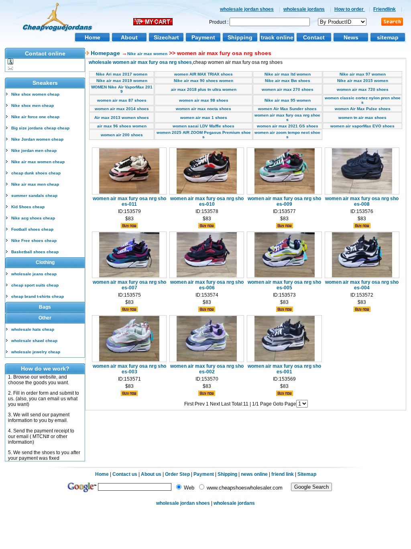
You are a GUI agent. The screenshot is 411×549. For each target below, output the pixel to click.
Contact (314, 37)
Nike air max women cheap (38, 162)
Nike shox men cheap (32, 105)
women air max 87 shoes (121, 100)
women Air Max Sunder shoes (287, 109)
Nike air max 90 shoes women (203, 80)
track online (277, 37)
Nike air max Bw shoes (287, 80)
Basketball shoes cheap (35, 252)
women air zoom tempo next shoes (287, 134)
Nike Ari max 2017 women (121, 74)
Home (92, 37)
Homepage (104, 53)
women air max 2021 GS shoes (287, 126)
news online (254, 474)
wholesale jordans (304, 9)
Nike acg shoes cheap (33, 218)
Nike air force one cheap (35, 117)
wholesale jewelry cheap (35, 352)
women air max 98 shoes (203, 100)
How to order (349, 9)
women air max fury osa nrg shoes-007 (129, 285)
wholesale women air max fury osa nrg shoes (140, 62)
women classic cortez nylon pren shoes (363, 100)
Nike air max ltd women (288, 74)
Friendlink (384, 9)
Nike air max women (147, 53)
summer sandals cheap (34, 195)
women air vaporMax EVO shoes (362, 126)
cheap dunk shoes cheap (36, 173)
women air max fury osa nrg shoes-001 (284, 369)
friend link (282, 474)
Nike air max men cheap (35, 184)
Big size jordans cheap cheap (40, 128)
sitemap (388, 37)
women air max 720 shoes (363, 89)
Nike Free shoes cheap (34, 240)
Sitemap (306, 474)
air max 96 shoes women (121, 126)
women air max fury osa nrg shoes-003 (129, 369)
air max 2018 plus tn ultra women (203, 89)
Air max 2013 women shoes (121, 117)
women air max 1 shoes (203, 117)
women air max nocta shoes (203, 109)
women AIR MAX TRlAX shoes (203, 74)
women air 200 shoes (122, 135)
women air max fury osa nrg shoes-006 (207, 285)
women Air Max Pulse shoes (363, 109)
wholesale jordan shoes (247, 9)
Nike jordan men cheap (34, 150)
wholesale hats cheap (32, 329)
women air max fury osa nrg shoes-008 (362, 201)
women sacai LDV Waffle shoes (203, 126)
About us (151, 474)
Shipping (240, 37)
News (351, 37)
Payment (203, 37)
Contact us (124, 474)
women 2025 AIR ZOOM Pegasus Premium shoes (204, 134)
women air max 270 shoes (287, 89)
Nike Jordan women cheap (37, 139)
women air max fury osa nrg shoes (287, 117)
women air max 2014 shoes (122, 109)
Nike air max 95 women (288, 100)
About (129, 37)
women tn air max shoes (362, 117)
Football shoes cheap (32, 229)
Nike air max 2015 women (362, 80)
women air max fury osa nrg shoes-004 (362, 285)
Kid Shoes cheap (28, 207)
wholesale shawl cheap (34, 340)
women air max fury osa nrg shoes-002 (207, 369)
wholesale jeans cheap (34, 274)
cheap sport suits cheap (35, 285)
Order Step (178, 474)
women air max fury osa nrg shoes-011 (129, 201)
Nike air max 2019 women (121, 80)
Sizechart (166, 37)
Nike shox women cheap (35, 94)
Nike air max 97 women (363, 74)
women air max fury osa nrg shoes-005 (284, 285)
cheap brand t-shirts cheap (37, 296)
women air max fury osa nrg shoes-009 (284, 201)
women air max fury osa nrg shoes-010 (207, 201)
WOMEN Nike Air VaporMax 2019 (122, 89)
